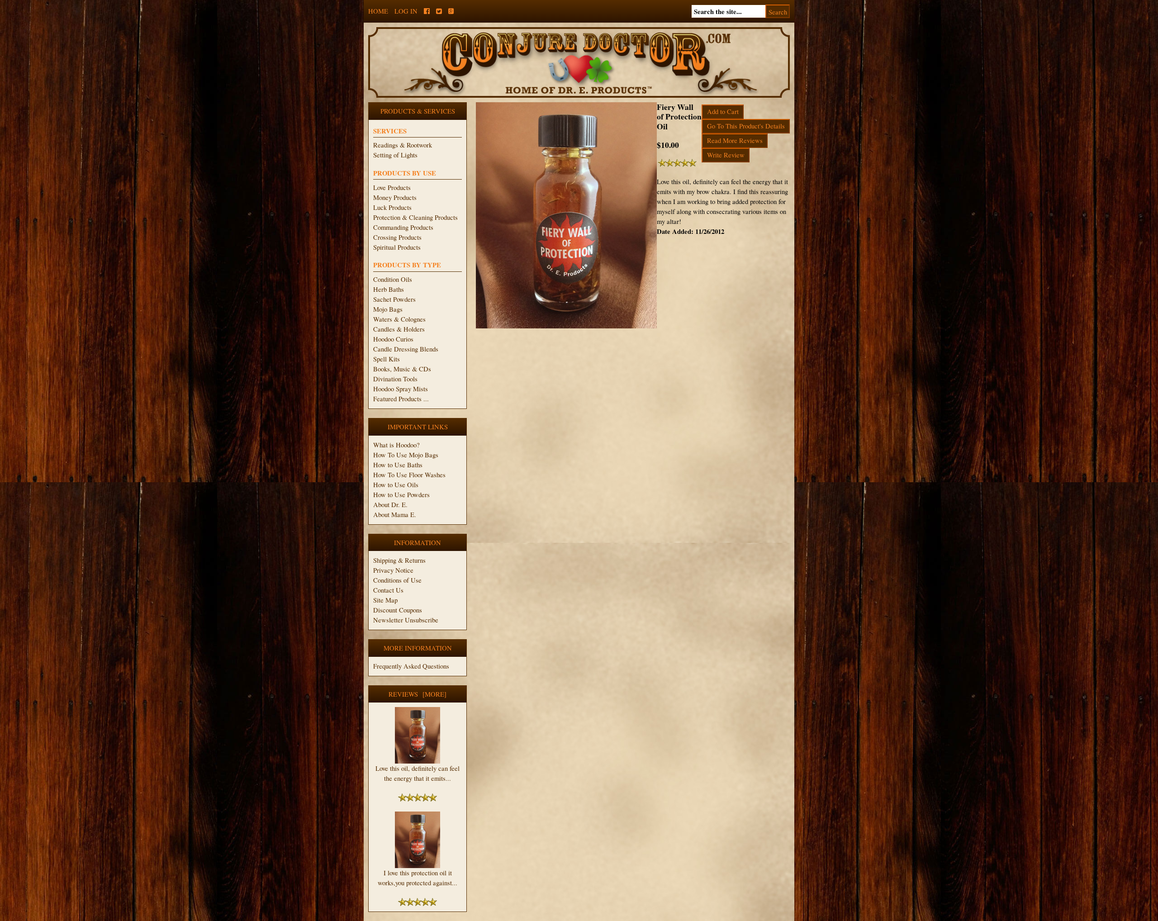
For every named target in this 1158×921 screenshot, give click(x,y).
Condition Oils (392, 279)
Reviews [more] (417, 694)
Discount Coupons (397, 610)
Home (378, 11)
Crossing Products (397, 237)
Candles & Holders (399, 329)
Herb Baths (388, 289)
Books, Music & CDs (402, 369)
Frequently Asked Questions (411, 666)
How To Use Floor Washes (409, 474)
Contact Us (388, 590)
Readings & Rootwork (402, 145)
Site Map (385, 600)
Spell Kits (386, 359)
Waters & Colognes (399, 319)
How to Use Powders (401, 494)
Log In (406, 11)
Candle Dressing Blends (405, 349)
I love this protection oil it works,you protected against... (417, 878)
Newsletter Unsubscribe (405, 620)
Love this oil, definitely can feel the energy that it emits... (417, 773)
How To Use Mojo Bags (405, 455)
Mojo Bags (388, 309)
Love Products (392, 187)
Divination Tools (395, 379)
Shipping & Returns (399, 560)
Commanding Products (403, 227)
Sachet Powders (394, 299)
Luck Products (392, 207)
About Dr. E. (390, 504)
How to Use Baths (397, 464)
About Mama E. (394, 514)
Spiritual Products (397, 247)
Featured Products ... (401, 398)
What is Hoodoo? (396, 445)
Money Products (395, 197)
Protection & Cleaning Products (415, 217)
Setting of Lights (395, 155)
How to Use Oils (395, 484)
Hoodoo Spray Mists (400, 389)
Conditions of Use (397, 580)
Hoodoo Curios (393, 339)
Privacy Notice (393, 570)
